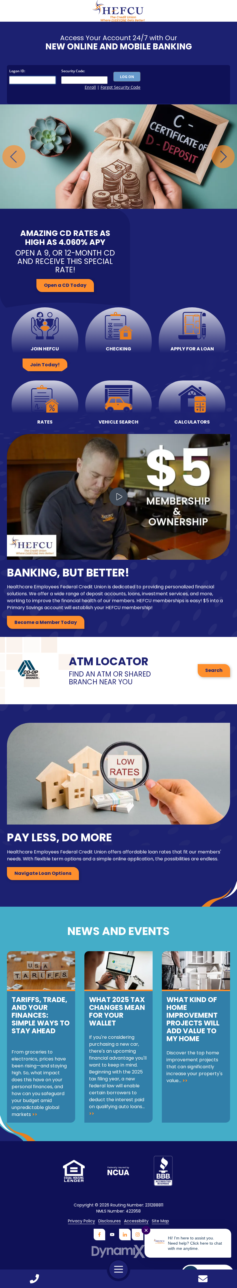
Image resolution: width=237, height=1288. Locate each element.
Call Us (34, 1278)
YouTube (112, 1234)
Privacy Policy (81, 1221)
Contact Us (202, 1278)
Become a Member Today (45, 622)
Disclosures (109, 1221)
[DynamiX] (118, 1251)
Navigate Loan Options (42, 873)
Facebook (99, 1234)
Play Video (118, 496)
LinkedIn (125, 1234)
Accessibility (136, 1221)
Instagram (137, 1234)
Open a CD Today (65, 285)
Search (214, 670)
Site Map (160, 1221)
